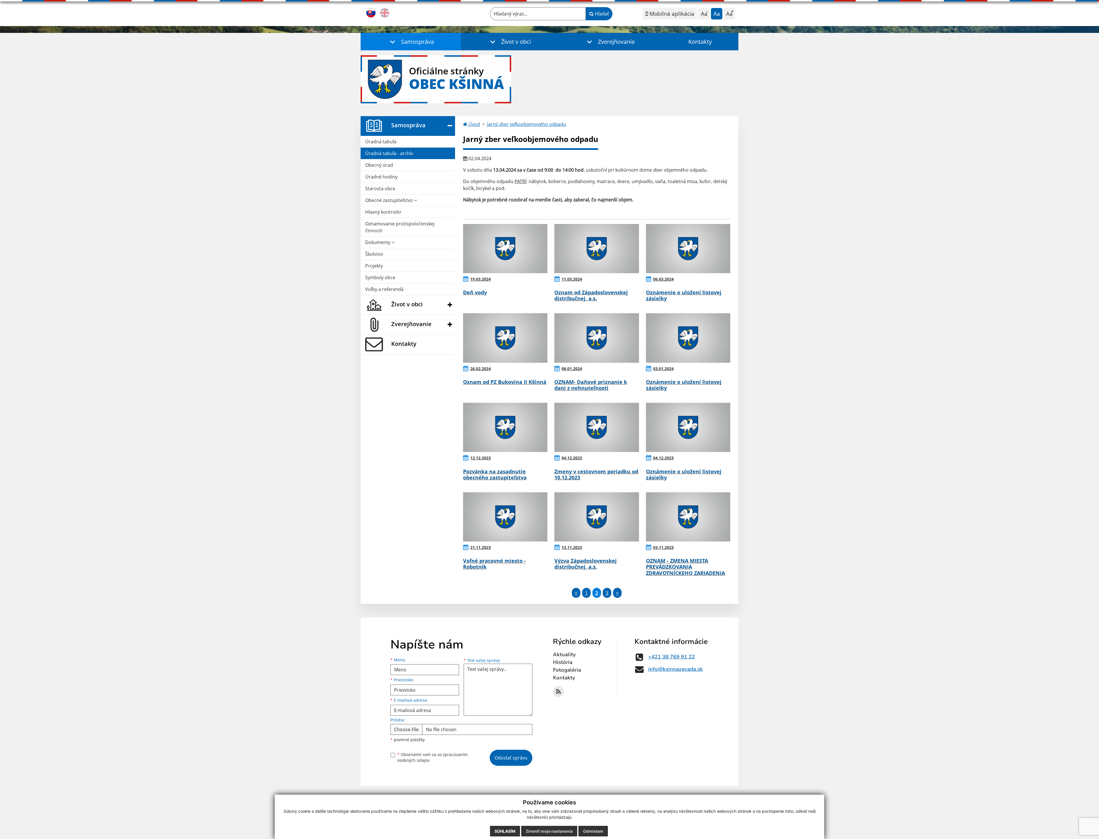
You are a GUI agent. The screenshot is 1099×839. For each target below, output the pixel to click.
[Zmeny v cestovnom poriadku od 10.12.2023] (596, 427)
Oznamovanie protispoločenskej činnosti (399, 227)
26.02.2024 (480, 368)
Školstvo (374, 254)
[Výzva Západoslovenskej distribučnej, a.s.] (596, 517)
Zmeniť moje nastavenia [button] (549, 831)
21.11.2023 (480, 547)
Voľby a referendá (384, 289)
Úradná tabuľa (380, 141)
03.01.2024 (663, 368)
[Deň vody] (505, 248)
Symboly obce (380, 277)
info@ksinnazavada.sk (675, 669)
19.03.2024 (480, 279)
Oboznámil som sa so (432, 757)
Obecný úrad (379, 165)
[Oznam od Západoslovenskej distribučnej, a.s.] (596, 248)
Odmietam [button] (593, 831)
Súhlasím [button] (505, 831)
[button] (411, 41)
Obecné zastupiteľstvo (389, 200)
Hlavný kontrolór (383, 212)
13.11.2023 (572, 547)
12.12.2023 (480, 458)
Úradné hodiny (381, 177)
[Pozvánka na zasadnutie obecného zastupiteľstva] (505, 427)
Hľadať (601, 14)
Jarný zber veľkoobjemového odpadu (526, 124)
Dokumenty (378, 242)
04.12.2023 (572, 458)
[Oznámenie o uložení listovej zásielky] (688, 248)
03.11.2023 (663, 547)
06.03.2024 (663, 279)
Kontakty (700, 41)
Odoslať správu (511, 758)
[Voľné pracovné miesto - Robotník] (505, 517)
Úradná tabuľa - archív (389, 153)
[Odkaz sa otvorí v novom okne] (558, 691)
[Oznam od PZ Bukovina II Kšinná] (505, 337)
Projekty (374, 266)
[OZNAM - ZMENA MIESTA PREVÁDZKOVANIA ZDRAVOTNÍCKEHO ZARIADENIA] (688, 517)
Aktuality (564, 654)
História (562, 662)
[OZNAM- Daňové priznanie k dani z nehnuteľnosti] (596, 337)
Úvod (473, 124)
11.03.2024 (572, 279)
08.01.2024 (572, 368)
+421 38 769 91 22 (671, 656)
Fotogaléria (567, 670)
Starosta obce (380, 188)
